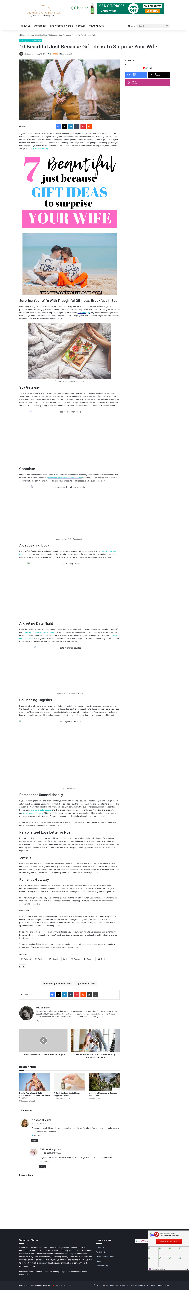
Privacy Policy (96, 26)
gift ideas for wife (86, 983)
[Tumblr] (76, 126)
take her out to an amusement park (39, 632)
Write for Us (40, 26)
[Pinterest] (83, 126)
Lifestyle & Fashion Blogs (38, 35)
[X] (64, 126)
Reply (34, 1141)
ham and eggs (84, 312)
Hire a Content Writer (61, 26)
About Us (25, 26)
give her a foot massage (41, 810)
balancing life (70, 1253)
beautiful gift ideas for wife (57, 983)
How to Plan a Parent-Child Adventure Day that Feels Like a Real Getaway (34, 1095)
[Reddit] (89, 126)
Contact (80, 26)
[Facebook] (58, 126)
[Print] (95, 994)
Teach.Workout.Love (63, 1285)
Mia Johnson (28, 54)
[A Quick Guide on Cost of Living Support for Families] (69, 1082)
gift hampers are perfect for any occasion (64, 478)
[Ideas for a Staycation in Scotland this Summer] (104, 1082)
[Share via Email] (89, 994)
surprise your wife (40, 149)
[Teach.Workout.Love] (43, 11)
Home (23, 35)
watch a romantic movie (33, 813)
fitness (41, 1263)
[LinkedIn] (70, 126)
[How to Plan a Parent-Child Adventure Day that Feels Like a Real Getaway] (34, 1082)
